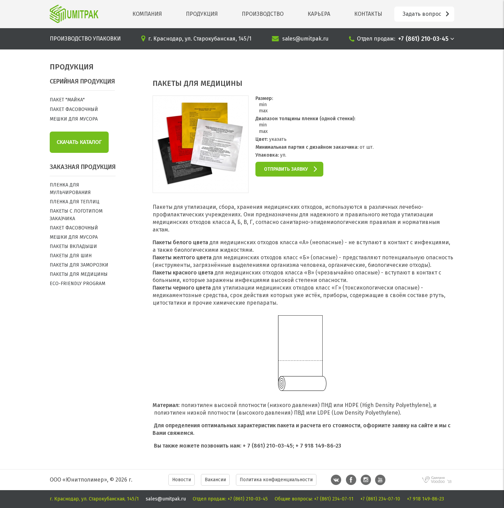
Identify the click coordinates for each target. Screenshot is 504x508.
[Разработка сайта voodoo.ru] (437, 485)
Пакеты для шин (71, 256)
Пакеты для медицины (79, 274)
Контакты (368, 14)
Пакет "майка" (67, 100)
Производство (263, 14)
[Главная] (74, 14)
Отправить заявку (286, 169)
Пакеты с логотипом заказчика (76, 215)
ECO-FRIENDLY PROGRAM (77, 283)
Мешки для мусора (74, 119)
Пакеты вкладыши (73, 246)
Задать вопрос (422, 14)
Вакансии (215, 480)
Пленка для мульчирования (70, 188)
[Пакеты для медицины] (200, 189)
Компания (147, 14)
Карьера (319, 14)
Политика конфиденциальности (276, 480)
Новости (181, 480)
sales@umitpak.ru (305, 38)
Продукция (202, 14)
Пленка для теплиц (74, 202)
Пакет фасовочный (74, 109)
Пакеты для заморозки (79, 265)
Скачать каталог (79, 142)
